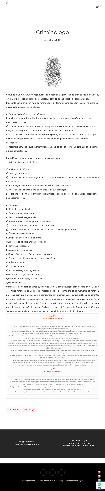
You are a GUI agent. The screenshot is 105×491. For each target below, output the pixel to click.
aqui (83, 103)
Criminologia (13, 409)
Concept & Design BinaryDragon (70, 481)
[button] (97, 6)
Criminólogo (28, 409)
